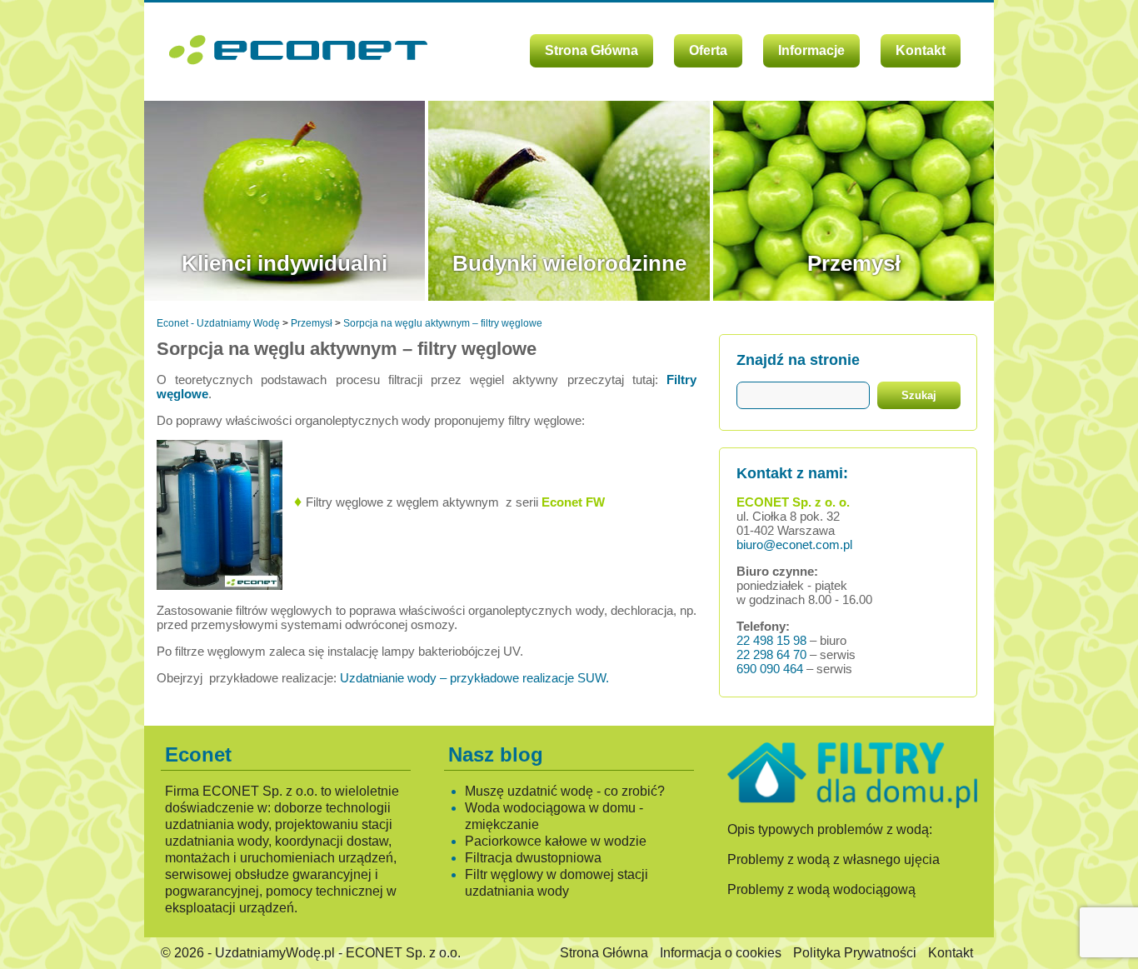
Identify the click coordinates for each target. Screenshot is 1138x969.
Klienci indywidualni (284, 263)
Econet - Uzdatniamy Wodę (218, 323)
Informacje (811, 50)
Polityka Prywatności (854, 953)
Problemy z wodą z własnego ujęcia (833, 859)
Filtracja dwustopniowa (533, 858)
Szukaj (918, 395)
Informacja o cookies (720, 953)
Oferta (708, 50)
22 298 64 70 (771, 654)
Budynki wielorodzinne (569, 263)
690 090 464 (769, 669)
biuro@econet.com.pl (794, 544)
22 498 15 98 (771, 640)
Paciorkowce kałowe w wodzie (555, 841)
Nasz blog (495, 754)
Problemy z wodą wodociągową (821, 889)
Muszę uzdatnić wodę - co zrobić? (565, 791)
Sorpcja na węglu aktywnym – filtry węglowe (442, 323)
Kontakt (921, 50)
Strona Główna (591, 50)
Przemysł (854, 263)
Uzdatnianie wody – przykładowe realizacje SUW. (474, 678)
